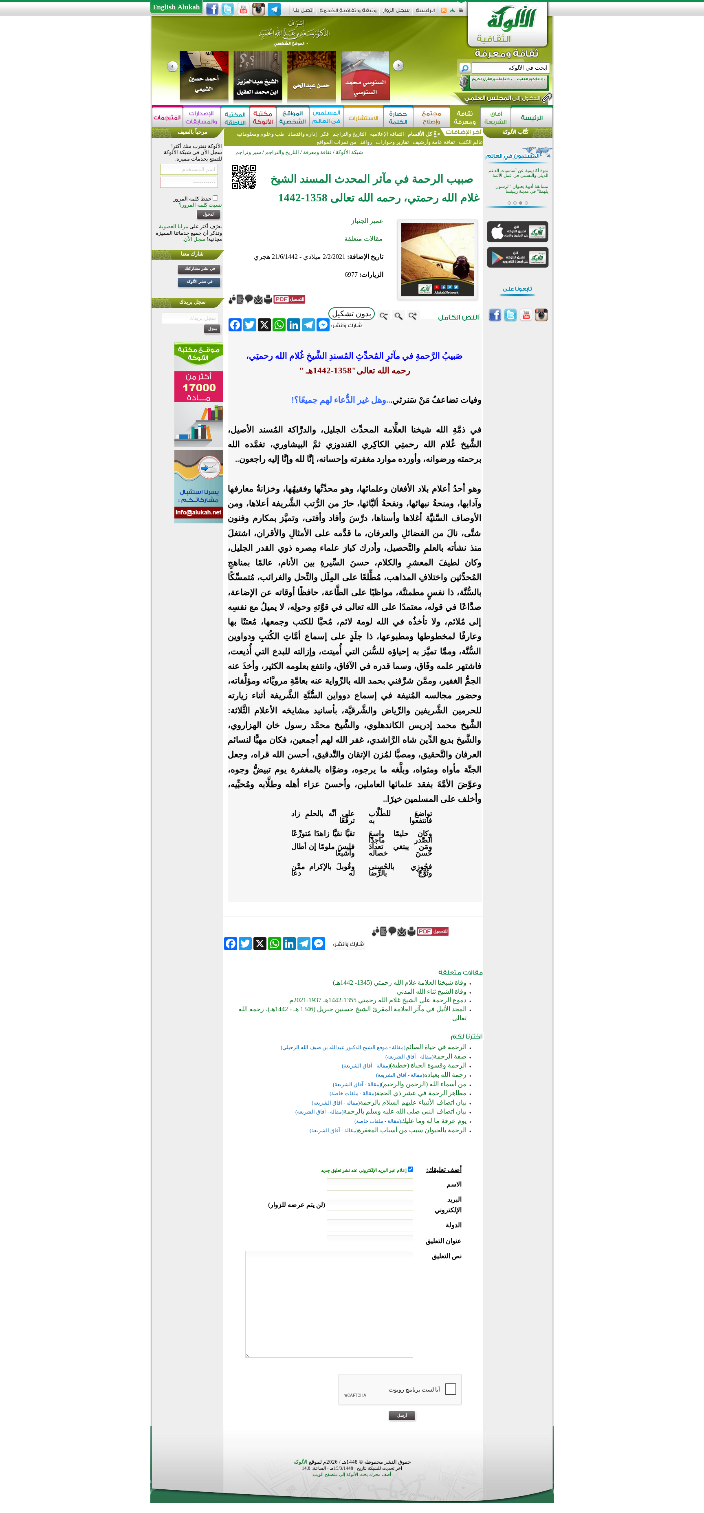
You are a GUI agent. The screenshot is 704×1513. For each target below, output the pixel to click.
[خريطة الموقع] (452, 13)
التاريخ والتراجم (349, 134)
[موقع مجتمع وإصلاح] (431, 117)
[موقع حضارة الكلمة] (398, 117)
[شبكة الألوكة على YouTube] (243, 9)
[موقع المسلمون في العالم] (326, 117)
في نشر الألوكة (200, 281)
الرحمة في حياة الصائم (435, 1046)
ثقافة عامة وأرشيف (433, 142)
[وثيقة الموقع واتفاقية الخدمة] (348, 13)
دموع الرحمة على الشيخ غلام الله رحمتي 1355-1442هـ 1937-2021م (377, 1000)
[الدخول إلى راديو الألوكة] (497, 83)
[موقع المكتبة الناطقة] (235, 117)
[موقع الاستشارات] (363, 117)
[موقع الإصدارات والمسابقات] (202, 117)
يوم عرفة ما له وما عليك (433, 1120)
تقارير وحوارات (392, 142)
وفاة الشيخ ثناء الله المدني (431, 991)
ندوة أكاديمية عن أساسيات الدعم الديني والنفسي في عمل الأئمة (518, 173)
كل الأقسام (420, 134)
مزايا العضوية (173, 226)
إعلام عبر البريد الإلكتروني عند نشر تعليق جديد (364, 1170)
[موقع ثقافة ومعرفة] (465, 117)
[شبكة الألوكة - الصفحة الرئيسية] (425, 13)
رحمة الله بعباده (445, 1074)
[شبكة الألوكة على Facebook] (212, 9)
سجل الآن (194, 239)
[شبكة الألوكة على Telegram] (274, 9)
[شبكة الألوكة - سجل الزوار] (396, 13)
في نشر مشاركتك (200, 268)
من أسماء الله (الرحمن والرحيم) (423, 1084)
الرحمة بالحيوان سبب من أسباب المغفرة (412, 1130)
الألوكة (300, 1462)
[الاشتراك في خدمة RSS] (444, 13)
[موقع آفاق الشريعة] (495, 117)
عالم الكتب (470, 142)
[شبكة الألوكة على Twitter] (227, 9)
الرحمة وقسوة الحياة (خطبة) (428, 1065)
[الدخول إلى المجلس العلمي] (501, 99)
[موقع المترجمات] (167, 117)
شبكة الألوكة (349, 152)
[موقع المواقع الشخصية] (292, 117)
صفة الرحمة (449, 1056)
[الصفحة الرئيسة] (461, 13)
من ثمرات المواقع (336, 142)
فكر (324, 134)
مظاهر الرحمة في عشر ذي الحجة (421, 1093)
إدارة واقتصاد (302, 134)
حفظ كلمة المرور (193, 199)
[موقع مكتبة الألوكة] (263, 117)
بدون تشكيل (351, 313)
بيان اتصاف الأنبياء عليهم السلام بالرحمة (413, 1102)
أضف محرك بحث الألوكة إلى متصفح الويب (352, 1474)
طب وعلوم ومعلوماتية (260, 134)
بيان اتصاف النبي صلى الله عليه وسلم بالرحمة (404, 1111)
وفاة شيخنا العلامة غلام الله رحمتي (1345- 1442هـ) (399, 982)
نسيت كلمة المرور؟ (200, 205)
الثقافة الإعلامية (386, 134)
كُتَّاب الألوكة (515, 132)
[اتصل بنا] (303, 13)
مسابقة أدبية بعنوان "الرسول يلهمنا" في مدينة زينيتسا (521, 189)
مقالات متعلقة (363, 238)
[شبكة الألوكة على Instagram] (258, 9)
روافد (366, 142)
